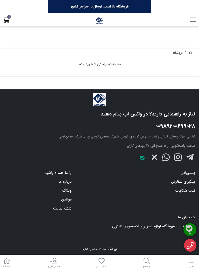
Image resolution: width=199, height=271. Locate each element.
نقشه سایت (62, 208)
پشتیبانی (188, 173)
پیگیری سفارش (183, 182)
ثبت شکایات (185, 191)
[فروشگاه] (99, 99)
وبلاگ (67, 191)
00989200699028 (175, 126)
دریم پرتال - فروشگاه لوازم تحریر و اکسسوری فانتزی (153, 226)
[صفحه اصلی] (191, 52)
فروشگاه (178, 52)
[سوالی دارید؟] (190, 245)
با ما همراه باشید (58, 173)
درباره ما (65, 182)
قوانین (66, 199)
